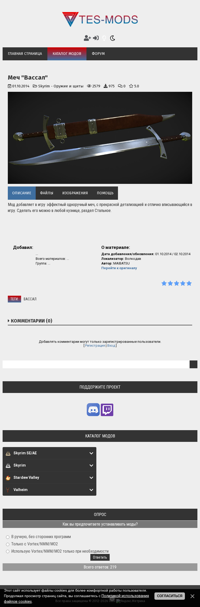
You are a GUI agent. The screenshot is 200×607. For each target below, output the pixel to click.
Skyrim (44, 86)
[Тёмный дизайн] (112, 38)
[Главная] (100, 25)
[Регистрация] (87, 38)
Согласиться (169, 596)
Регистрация (95, 345)
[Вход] (96, 38)
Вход (111, 345)
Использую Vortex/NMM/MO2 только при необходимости (60, 550)
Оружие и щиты (69, 86)
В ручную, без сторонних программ (41, 536)
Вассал (30, 299)
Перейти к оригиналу (119, 268)
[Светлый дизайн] (104, 38)
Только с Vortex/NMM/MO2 (34, 543)
